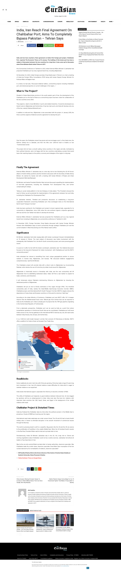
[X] (6, 10)
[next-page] (20, 534)
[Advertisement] (45, 52)
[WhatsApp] (36, 469)
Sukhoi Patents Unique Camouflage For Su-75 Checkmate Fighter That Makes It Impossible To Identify (61, 480)
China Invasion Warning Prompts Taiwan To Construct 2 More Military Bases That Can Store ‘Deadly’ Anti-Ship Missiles (29, 480)
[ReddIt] (39, 469)
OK (87, 567)
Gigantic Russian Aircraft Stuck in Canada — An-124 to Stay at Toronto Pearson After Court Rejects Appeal (25, 529)
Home (18, 26)
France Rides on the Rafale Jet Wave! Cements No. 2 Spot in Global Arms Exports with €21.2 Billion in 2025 (45, 529)
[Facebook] (3, 10)
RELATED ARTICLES (23, 510)
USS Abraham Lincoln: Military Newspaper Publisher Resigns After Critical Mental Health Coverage (64, 529)
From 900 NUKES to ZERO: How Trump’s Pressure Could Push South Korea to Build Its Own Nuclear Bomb (91, 61)
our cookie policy (65, 566)
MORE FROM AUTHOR (35, 510)
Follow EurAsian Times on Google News (29, 458)
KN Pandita (21, 41)
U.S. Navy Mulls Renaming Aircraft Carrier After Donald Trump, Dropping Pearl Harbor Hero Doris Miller (91, 54)
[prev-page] (18, 534)
